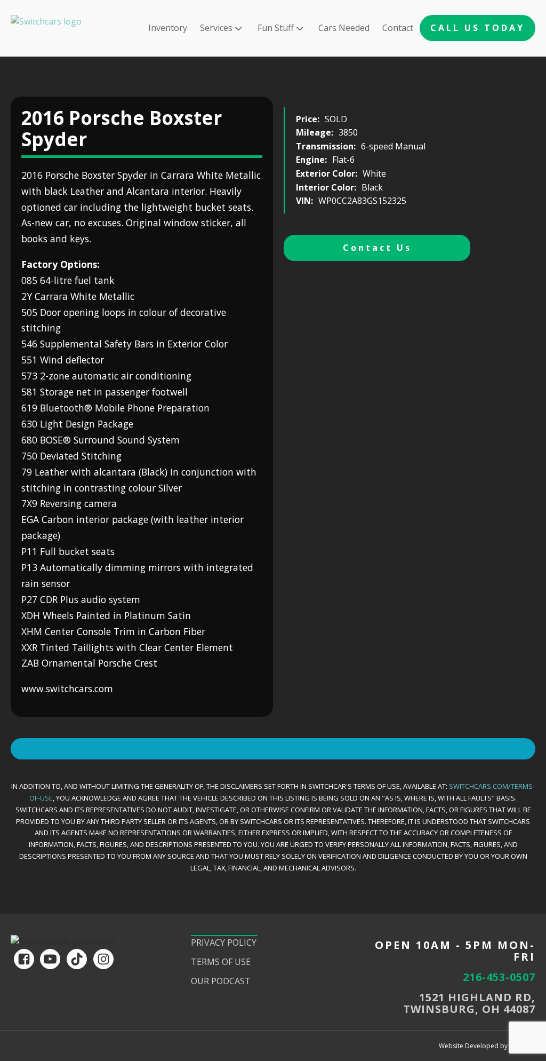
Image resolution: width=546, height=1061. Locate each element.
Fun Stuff (276, 28)
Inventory (167, 28)
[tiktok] (77, 959)
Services (216, 28)
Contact (397, 28)
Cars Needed (344, 28)
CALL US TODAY (477, 28)
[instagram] (103, 959)
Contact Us (377, 248)
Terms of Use (221, 962)
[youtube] (50, 959)
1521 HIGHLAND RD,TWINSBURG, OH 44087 (469, 1003)
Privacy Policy (223, 942)
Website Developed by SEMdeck (487, 1045)
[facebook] (24, 959)
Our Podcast (221, 981)
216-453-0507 (499, 977)
